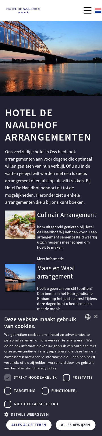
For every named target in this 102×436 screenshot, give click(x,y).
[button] (51, 414)
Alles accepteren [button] (28, 424)
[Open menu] (88, 10)
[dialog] (51, 373)
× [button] (96, 317)
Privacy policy (45, 368)
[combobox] (88, 317)
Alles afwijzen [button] (75, 424)
